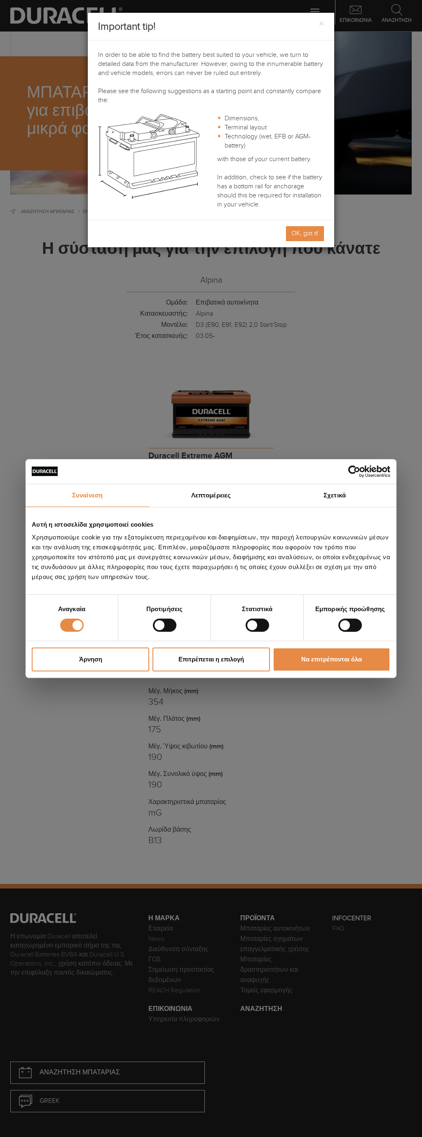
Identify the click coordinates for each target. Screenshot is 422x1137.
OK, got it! (305, 233)
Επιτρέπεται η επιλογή (211, 659)
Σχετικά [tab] (335, 495)
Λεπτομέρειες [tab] (211, 495)
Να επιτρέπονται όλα (331, 659)
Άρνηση (90, 659)
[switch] (164, 625)
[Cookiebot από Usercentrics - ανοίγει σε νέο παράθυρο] (354, 471)
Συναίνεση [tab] (87, 495)
